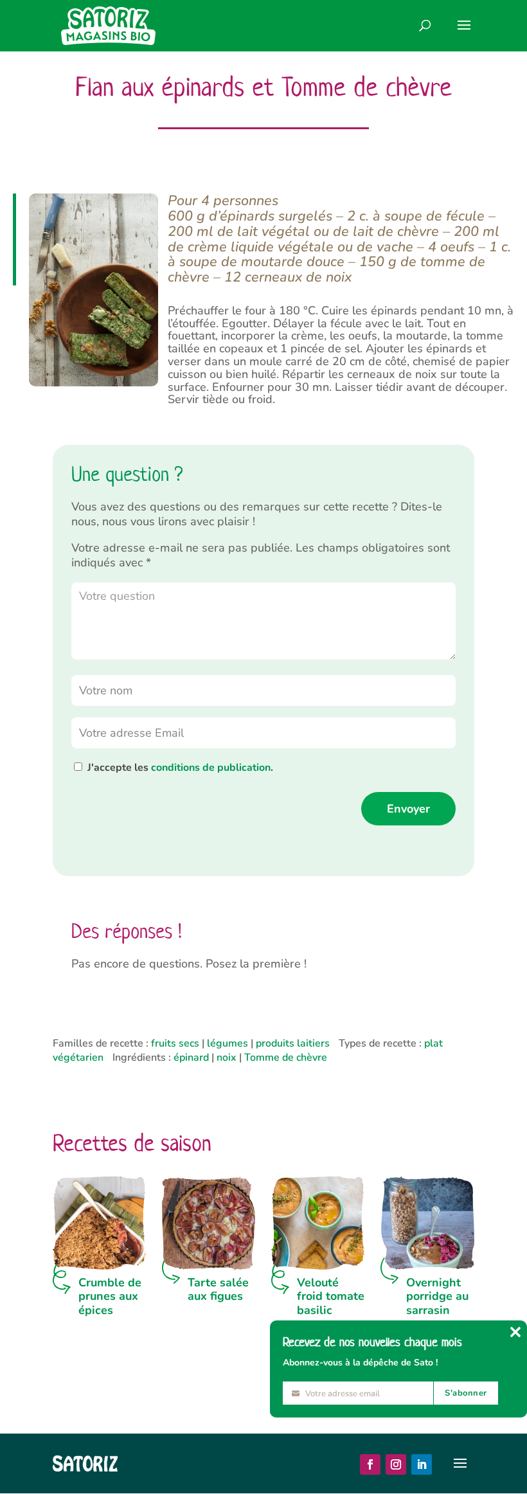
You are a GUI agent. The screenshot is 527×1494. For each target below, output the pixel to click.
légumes (227, 1043)
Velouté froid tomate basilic (330, 1296)
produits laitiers (293, 1043)
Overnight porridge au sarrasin (437, 1296)
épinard (191, 1057)
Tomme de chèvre (285, 1057)
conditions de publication (211, 767)
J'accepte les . (180, 767)
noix (227, 1057)
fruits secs (175, 1043)
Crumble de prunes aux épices (109, 1296)
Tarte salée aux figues (218, 1289)
